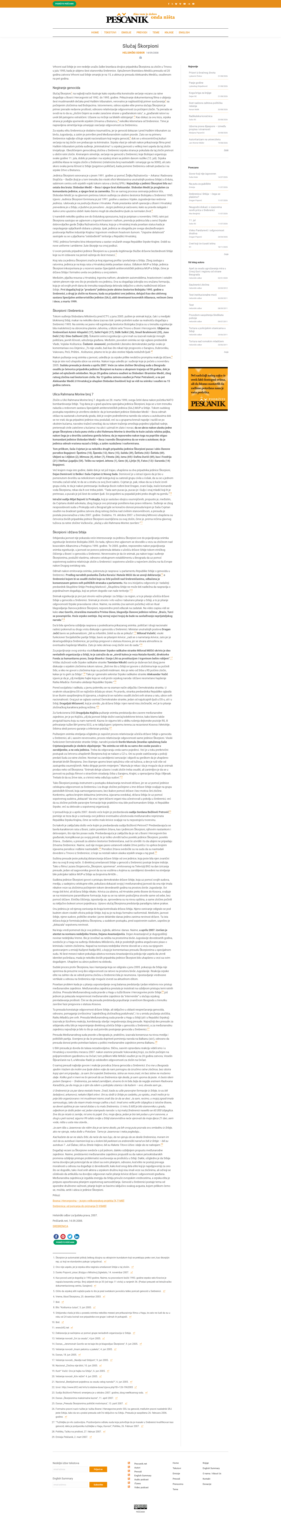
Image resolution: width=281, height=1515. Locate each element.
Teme (175, 1489)
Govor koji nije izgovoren (202, 173)
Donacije (207, 1484)
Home (176, 1463)
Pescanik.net (140, 1463)
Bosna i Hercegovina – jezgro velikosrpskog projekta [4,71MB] (88, 1200)
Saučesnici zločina (199, 284)
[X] (172, 4)
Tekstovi (177, 1468)
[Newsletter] (193, 4)
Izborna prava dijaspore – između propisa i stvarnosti (207, 128)
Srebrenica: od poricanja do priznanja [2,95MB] (79, 1206)
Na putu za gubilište (200, 183)
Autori (137, 1467)
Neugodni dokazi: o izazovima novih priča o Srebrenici (205, 209)
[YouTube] (184, 4)
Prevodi (138, 1471)
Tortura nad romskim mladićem (206, 341)
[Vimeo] (180, 4)
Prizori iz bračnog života (202, 72)
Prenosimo (178, 1484)
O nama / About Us (212, 1473)
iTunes (137, 1483)
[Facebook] (169, 4)
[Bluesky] (176, 4)
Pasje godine (196, 82)
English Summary (63, 1478)
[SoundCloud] (189, 4)
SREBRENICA (60, 1226)
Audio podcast (141, 1479)
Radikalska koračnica (200, 116)
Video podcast (141, 1487)
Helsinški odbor (133, 52)
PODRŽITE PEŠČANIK (65, 1242)
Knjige (206, 1463)
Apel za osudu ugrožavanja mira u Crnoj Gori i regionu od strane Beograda (207, 271)
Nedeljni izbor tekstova (66, 1463)
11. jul (192, 220)
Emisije (176, 1473)
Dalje (226, 150)
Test (191, 304)
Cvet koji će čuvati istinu (202, 243)
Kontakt (206, 1479)
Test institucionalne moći (203, 294)
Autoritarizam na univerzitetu (205, 139)
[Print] (140, 57)
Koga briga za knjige (200, 92)
